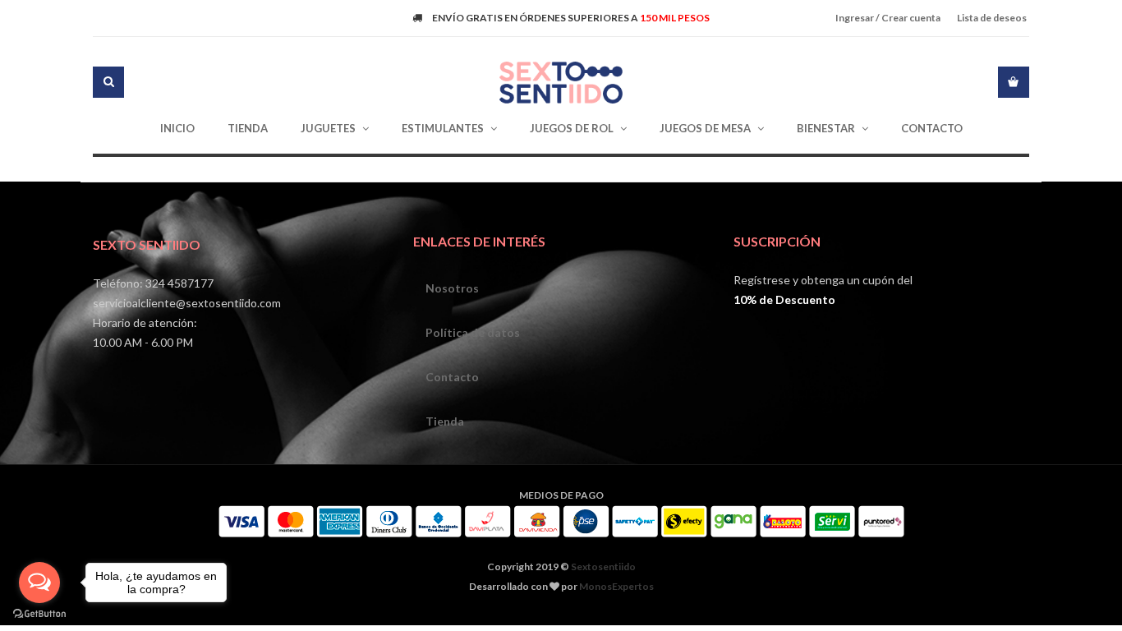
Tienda (444, 421)
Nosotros (452, 288)
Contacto (452, 377)
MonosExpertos (616, 586)
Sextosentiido (603, 566)
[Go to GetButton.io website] (39, 614)
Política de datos (472, 332)
